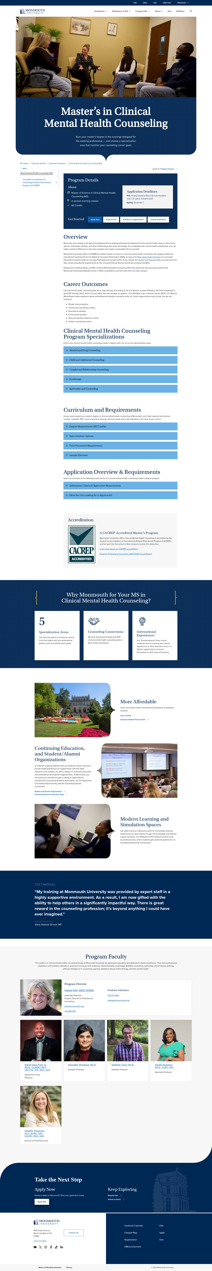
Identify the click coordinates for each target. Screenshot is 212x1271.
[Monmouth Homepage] (32, 11)
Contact (71, 1232)
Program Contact (167, 169)
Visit (135, 3)
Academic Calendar (133, 1225)
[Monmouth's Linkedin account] (61, 1247)
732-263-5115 (70, 1011)
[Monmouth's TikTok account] (56, 1247)
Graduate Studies (38, 163)
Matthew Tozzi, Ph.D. (123, 1064)
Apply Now (95, 219)
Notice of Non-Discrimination (50, 1267)
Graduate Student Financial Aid (132, 719)
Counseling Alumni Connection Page (49, 794)
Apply (145, 3)
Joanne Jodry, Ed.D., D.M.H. (79, 990)
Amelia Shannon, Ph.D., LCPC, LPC (164, 1066)
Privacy (69, 1267)
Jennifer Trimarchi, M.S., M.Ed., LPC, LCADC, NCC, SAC (35, 1133)
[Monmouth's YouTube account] (35, 1247)
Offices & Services (132, 1246)
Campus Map (130, 1232)
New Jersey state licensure (148, 257)
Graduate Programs (57, 163)
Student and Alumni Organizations (48, 791)
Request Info (111, 219)
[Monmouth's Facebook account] (51, 1247)
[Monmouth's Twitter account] (40, 1247)
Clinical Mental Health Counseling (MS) (85, 163)
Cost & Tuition (126, 715)
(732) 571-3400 (40, 1241)
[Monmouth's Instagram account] (45, 1247)
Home (25, 163)
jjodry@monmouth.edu (74, 1006)
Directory (167, 3)
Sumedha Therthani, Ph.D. (82, 1064)
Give (155, 3)
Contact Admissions (158, 219)
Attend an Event (114, 1199)
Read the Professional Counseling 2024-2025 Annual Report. (126, 553)
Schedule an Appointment (133, 219)
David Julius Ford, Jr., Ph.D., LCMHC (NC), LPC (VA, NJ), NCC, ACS (37, 1067)
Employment (130, 1239)
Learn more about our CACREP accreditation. (119, 549)
